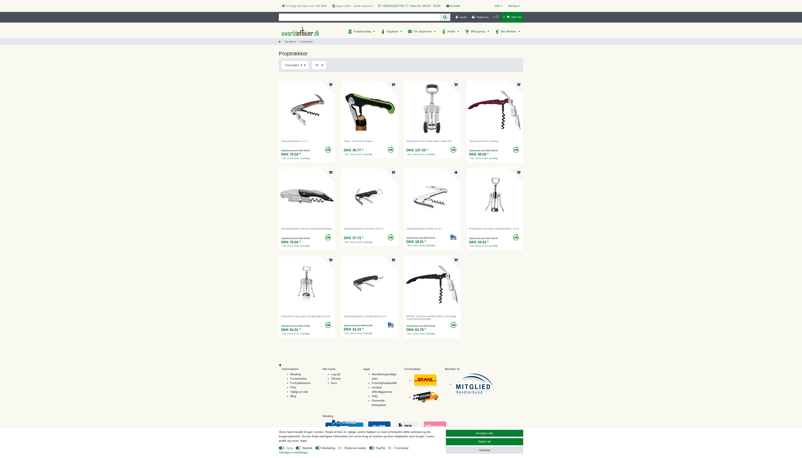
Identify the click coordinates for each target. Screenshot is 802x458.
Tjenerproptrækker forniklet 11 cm (423, 228)
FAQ (293, 387)
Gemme (484, 450)
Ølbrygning (478, 31)
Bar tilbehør (509, 31)
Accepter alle (484, 433)
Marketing (328, 448)
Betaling (295, 374)
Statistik (307, 448)
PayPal (380, 448)
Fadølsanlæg (363, 31)
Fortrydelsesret (300, 383)
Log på (335, 374)
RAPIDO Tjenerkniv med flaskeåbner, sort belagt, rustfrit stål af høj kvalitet (431, 317)
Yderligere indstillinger (293, 452)
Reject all (484, 441)
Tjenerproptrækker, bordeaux (484, 141)
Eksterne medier (355, 448)
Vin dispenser (423, 31)
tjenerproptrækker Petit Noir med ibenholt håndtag (306, 228)
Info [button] (497, 6)
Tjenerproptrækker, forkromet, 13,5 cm (363, 228)
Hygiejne (393, 31)
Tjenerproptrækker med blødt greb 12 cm (365, 316)
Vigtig (289, 448)
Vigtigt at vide (299, 391)
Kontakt (454, 6)
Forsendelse (298, 378)
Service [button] (513, 6)
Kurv (334, 383)
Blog (293, 396)
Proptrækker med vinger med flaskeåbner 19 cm (305, 316)
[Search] (445, 17)
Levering (305, 158)
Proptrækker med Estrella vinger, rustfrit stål (428, 141)
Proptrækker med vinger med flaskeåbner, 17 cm (494, 228)
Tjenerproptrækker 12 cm (294, 141)
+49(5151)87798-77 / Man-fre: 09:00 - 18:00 (410, 6)
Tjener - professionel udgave (358, 141)
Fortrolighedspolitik (384, 383)
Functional (401, 448)
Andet (451, 31)
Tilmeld (335, 378)
